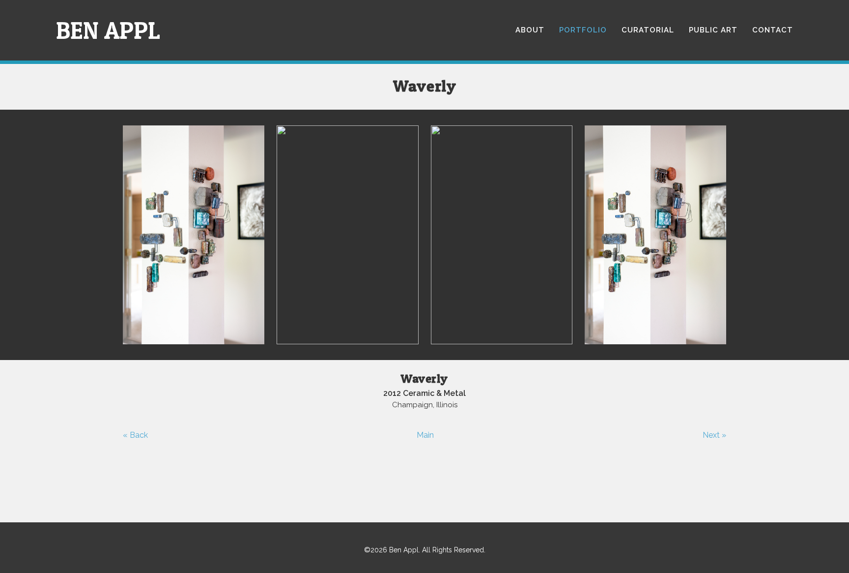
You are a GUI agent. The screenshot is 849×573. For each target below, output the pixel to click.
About (529, 30)
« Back (135, 435)
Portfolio (583, 30)
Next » (714, 435)
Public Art (713, 30)
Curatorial (648, 30)
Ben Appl (108, 30)
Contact (772, 30)
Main (425, 435)
